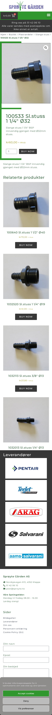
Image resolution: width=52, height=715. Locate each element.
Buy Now (28, 151)
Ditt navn (9, 644)
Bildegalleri (9, 618)
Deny (26, 701)
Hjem (3, 34)
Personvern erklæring (15, 628)
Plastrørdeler (26, 34)
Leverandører (10, 621)
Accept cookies (26, 693)
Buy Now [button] (26, 245)
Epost (6, 655)
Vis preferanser (26, 708)
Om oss (7, 625)
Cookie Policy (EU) (13, 632)
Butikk (12, 34)
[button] (49, 15)
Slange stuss (42, 34)
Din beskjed (10, 667)
